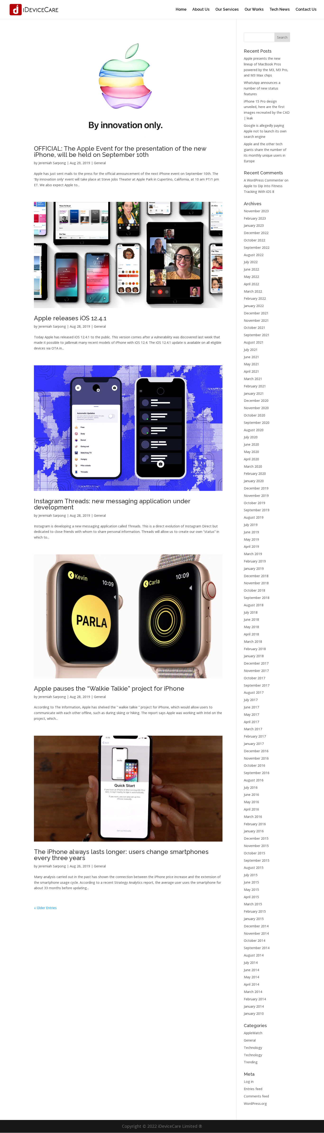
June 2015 (251, 882)
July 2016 (251, 787)
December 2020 (256, 400)
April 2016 (251, 809)
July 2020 (251, 437)
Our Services (227, 10)
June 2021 (251, 357)
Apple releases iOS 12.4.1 (70, 318)
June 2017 (251, 707)
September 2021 (256, 335)
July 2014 (251, 962)
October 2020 (254, 415)
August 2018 (254, 605)
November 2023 (256, 211)
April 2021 (251, 371)
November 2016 (256, 758)
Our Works (254, 10)
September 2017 (256, 685)
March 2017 (253, 729)
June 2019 (251, 532)
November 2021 (256, 320)
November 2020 (256, 408)
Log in (249, 1081)
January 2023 (254, 225)
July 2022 (251, 262)
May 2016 (251, 802)
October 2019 (254, 503)
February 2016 (255, 824)
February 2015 (255, 911)
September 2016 (256, 772)
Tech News (279, 10)
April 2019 (251, 546)
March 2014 (253, 991)
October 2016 (254, 765)
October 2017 (254, 678)
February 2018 (255, 649)
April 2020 (251, 459)
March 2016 (253, 816)
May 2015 (251, 889)
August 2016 (254, 780)
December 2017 (256, 663)
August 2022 (254, 255)
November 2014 (256, 933)
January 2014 (254, 1006)
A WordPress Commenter (263, 180)
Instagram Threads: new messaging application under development (112, 504)
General (100, 163)
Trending (251, 1062)
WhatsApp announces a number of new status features (262, 88)
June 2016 (251, 794)
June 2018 (251, 619)
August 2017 (254, 692)
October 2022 (254, 240)
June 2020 (251, 444)
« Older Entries (45, 908)
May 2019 (251, 539)
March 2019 (253, 554)
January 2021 (254, 393)
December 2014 (256, 926)
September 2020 (256, 422)
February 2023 (255, 218)
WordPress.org (255, 1103)
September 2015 (256, 860)
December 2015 (256, 838)
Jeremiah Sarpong (52, 163)
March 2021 (253, 378)
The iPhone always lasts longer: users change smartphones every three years (121, 854)
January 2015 (254, 918)
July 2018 (251, 612)
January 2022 (254, 306)
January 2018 (254, 656)
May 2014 (251, 977)
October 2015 (254, 853)
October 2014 (254, 940)
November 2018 (256, 583)
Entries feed (253, 1089)
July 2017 (251, 700)
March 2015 (253, 904)
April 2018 (251, 634)
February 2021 (255, 386)
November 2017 (256, 670)
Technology (253, 1047)
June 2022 (251, 269)
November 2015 (256, 845)
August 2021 (254, 342)
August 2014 (254, 955)
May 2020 (251, 451)
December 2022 (256, 233)
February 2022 (255, 298)
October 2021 (254, 327)
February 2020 (255, 473)
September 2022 (256, 247)
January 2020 (254, 481)
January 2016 (254, 831)
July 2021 (251, 349)
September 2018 (256, 597)
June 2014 (251, 970)
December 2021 (256, 313)
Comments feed (256, 1096)
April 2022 (251, 284)
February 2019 (255, 561)
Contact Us (306, 10)
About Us (200, 10)
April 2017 (251, 722)
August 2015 (254, 867)
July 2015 (251, 875)
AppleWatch (253, 1033)
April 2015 (251, 897)
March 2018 (253, 641)
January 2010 (254, 1013)
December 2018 (256, 576)
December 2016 (256, 751)
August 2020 (254, 430)
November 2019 (256, 495)
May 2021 (251, 364)
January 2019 (254, 568)
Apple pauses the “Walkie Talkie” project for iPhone (109, 688)
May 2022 (251, 276)
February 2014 (255, 999)
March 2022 (253, 291)
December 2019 (256, 488)
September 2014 (256, 948)
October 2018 (254, 590)
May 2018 (251, 627)
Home (181, 10)
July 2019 (251, 524)
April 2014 (251, 984)
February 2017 (255, 736)
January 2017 (254, 743)
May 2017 (251, 714)
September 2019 (256, 510)
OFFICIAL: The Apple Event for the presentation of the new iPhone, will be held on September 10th (120, 151)
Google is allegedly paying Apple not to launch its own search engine (265, 131)
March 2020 (253, 466)
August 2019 (254, 517)
